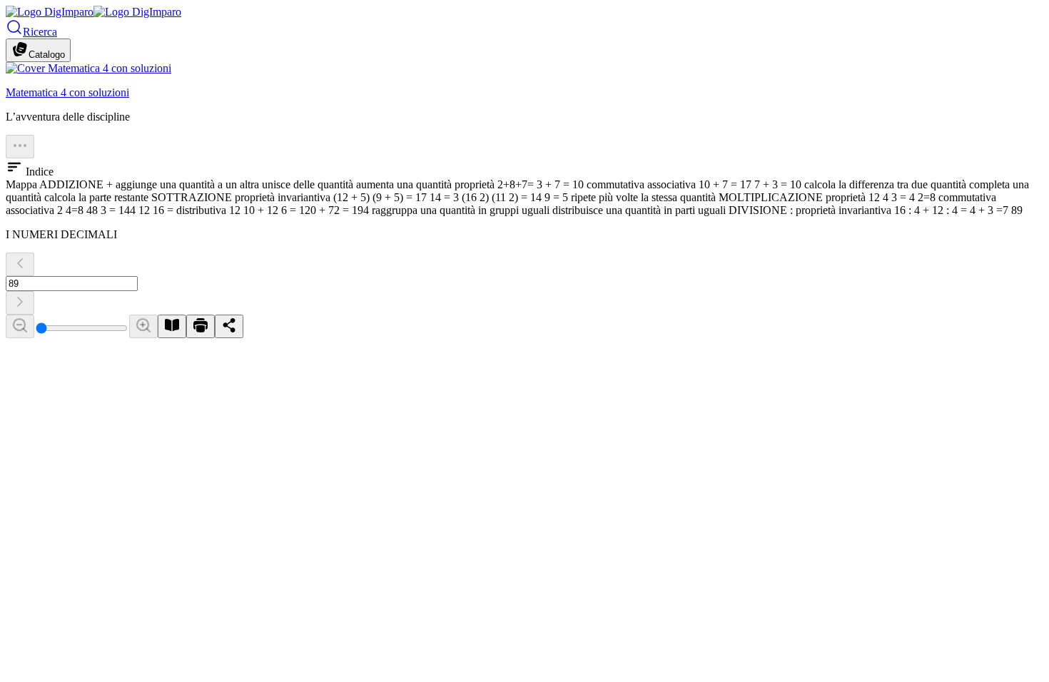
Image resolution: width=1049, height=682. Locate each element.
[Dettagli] (20, 146)
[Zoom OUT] (20, 326)
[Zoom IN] (143, 326)
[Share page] (229, 326)
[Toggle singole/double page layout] (172, 326)
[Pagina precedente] (20, 264)
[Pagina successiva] (20, 303)
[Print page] (200, 326)
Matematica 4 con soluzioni (67, 92)
